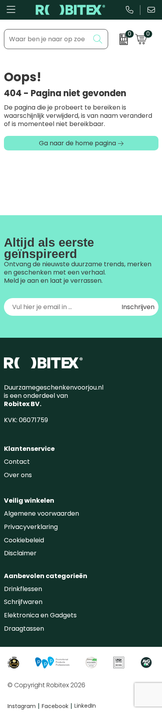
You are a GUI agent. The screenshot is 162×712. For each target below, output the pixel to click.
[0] (120, 39)
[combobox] (47, 39)
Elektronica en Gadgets (40, 615)
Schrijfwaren (23, 601)
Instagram (23, 706)
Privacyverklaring (31, 526)
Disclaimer (20, 553)
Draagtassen (24, 628)
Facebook (57, 706)
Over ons (18, 475)
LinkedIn (85, 706)
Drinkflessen (23, 588)
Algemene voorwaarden (41, 513)
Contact (17, 461)
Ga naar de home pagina (77, 143)
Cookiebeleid (24, 540)
